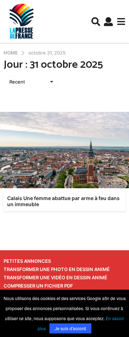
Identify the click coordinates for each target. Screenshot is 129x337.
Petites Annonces (27, 261)
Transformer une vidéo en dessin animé (55, 277)
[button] (95, 21)
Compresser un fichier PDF (38, 286)
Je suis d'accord (70, 328)
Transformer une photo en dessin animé (57, 269)
